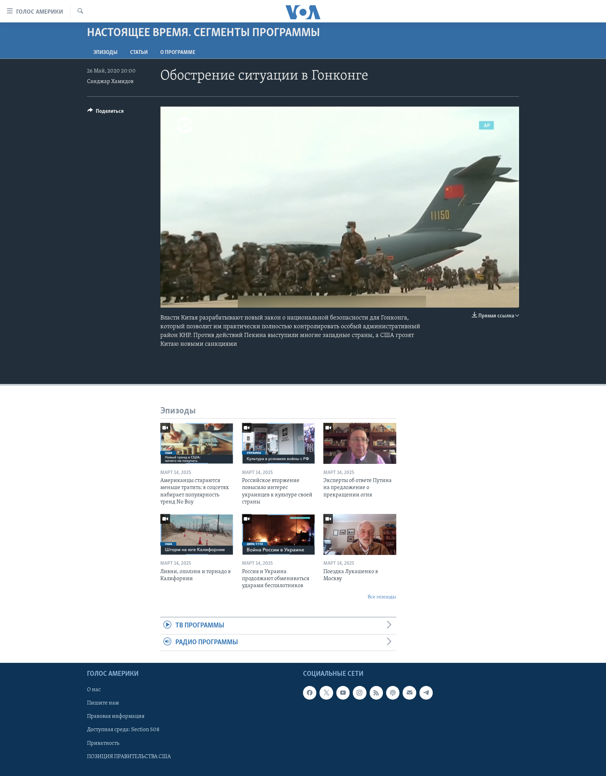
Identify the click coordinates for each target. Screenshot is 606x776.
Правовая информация (115, 716)
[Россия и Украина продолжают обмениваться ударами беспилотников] (278, 534)
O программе (177, 52)
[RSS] (376, 692)
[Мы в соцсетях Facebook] (309, 692)
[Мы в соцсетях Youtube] (343, 692)
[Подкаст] (392, 692)
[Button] (105, 112)
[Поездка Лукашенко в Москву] (359, 534)
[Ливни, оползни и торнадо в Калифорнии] (196, 534)
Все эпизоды (382, 597)
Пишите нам (103, 703)
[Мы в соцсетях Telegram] (426, 692)
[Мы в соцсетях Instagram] (359, 692)
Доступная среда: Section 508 (123, 730)
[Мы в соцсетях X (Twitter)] (326, 692)
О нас (94, 690)
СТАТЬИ (139, 52)
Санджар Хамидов (110, 81)
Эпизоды (105, 52)
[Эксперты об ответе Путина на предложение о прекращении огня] (359, 443)
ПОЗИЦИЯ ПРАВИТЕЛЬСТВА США (129, 757)
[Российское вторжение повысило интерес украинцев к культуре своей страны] (278, 443)
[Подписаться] (409, 692)
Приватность (103, 743)
